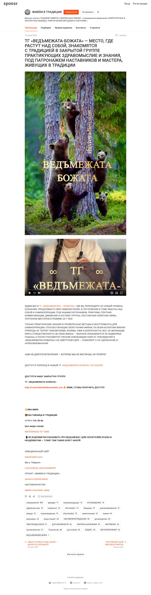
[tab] (31, 27)
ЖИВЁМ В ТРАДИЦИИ (47, 12)
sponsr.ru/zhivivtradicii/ (36, 479)
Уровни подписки (63, 27)
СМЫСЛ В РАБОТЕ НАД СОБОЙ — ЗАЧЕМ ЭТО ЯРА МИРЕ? (42, 543)
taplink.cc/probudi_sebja (37, 490)
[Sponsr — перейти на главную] (11, 3)
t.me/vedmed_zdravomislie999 (40, 468)
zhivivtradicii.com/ (34, 457)
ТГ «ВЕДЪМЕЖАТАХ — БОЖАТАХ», (57, 306)
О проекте (95, 27)
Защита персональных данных (76, 589)
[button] (75, 267)
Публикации (31, 27)
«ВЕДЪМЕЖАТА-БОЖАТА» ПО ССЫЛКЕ (82, 365)
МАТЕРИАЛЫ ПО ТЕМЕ (37, 431)
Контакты (81, 27)
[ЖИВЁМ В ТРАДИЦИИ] (27, 12)
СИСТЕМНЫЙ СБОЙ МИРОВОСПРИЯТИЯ (114, 543)
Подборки (46, 27)
